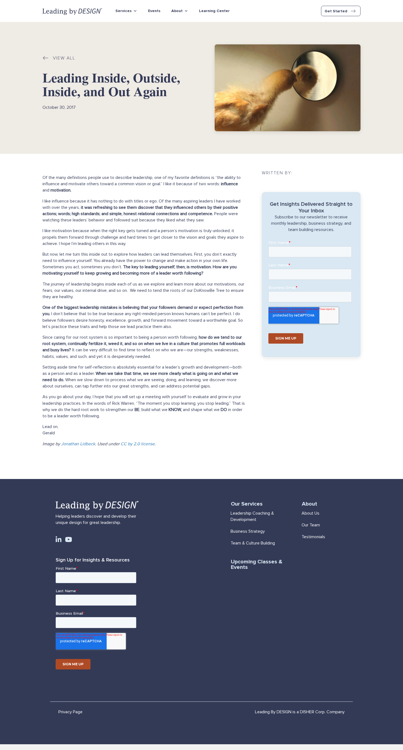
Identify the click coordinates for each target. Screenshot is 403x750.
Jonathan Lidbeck (78, 444)
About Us (310, 513)
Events (154, 10)
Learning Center (214, 10)
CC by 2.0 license (138, 444)
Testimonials (313, 537)
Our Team (311, 525)
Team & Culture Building (253, 543)
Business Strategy (248, 531)
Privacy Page (70, 712)
